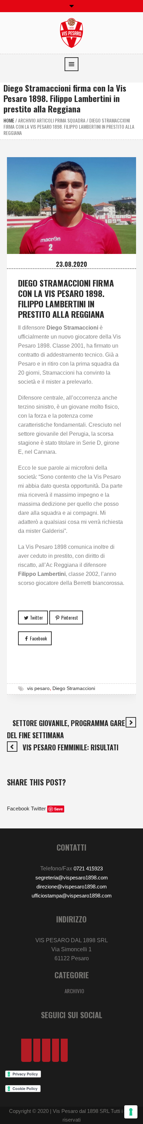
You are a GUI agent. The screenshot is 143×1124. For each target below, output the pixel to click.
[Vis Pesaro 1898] (71, 32)
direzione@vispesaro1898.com (71, 886)
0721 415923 (88, 868)
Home (8, 120)
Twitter (36, 617)
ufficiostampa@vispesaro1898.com (72, 896)
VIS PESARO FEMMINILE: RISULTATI (70, 747)
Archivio (74, 991)
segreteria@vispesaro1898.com (71, 877)
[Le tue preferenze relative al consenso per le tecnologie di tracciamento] (130, 1111)
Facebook (38, 638)
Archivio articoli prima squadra (51, 120)
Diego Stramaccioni (73, 688)
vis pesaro (38, 688)
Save (58, 808)
